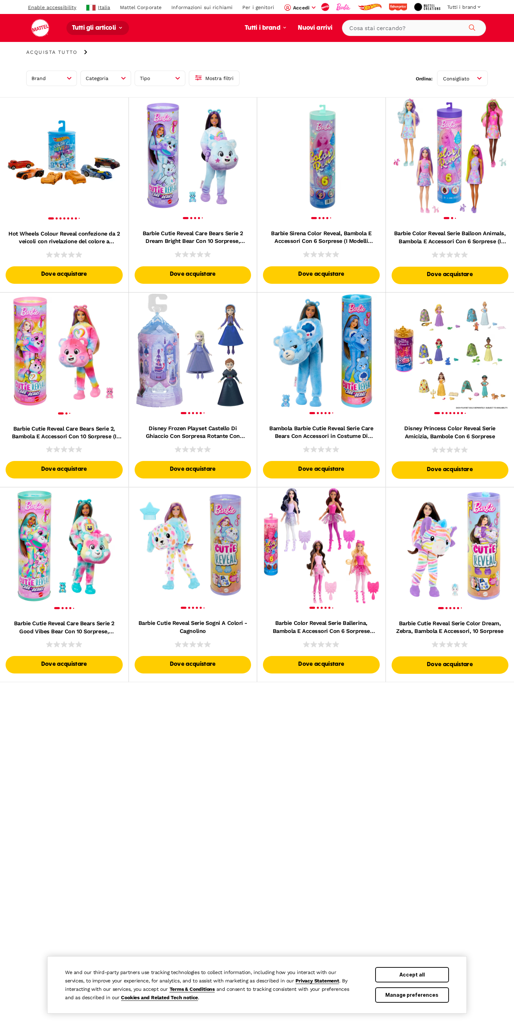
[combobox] (414, 28)
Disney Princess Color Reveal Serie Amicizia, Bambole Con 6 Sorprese (449, 432)
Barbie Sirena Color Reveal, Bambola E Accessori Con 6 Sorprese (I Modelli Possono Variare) (321, 237)
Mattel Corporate (141, 7)
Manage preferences (411, 995)
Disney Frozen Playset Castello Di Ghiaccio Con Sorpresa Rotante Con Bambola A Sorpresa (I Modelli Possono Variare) (192, 432)
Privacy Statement (317, 980)
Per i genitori (258, 7)
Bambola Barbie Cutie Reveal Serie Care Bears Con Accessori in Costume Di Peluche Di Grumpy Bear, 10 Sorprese (321, 432)
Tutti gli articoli (94, 28)
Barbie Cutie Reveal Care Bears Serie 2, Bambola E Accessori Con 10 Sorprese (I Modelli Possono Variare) (64, 433)
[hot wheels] (370, 7)
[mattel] (326, 7)
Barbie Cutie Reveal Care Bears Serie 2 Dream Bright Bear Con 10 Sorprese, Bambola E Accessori (193, 237)
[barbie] (344, 7)
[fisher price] (398, 7)
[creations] (427, 7)
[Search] (471, 26)
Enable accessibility (52, 7)
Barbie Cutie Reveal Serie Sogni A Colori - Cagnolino (192, 627)
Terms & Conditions (192, 989)
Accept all (412, 975)
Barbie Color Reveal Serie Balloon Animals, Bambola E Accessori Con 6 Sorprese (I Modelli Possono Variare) (450, 237)
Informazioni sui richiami (202, 7)
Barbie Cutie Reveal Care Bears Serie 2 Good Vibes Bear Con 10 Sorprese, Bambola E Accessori (64, 627)
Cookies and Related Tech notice (159, 997)
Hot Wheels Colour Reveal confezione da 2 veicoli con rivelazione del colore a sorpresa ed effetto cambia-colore (64, 238)
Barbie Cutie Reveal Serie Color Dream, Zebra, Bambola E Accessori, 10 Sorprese (449, 627)
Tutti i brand (263, 28)
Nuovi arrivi (315, 28)
